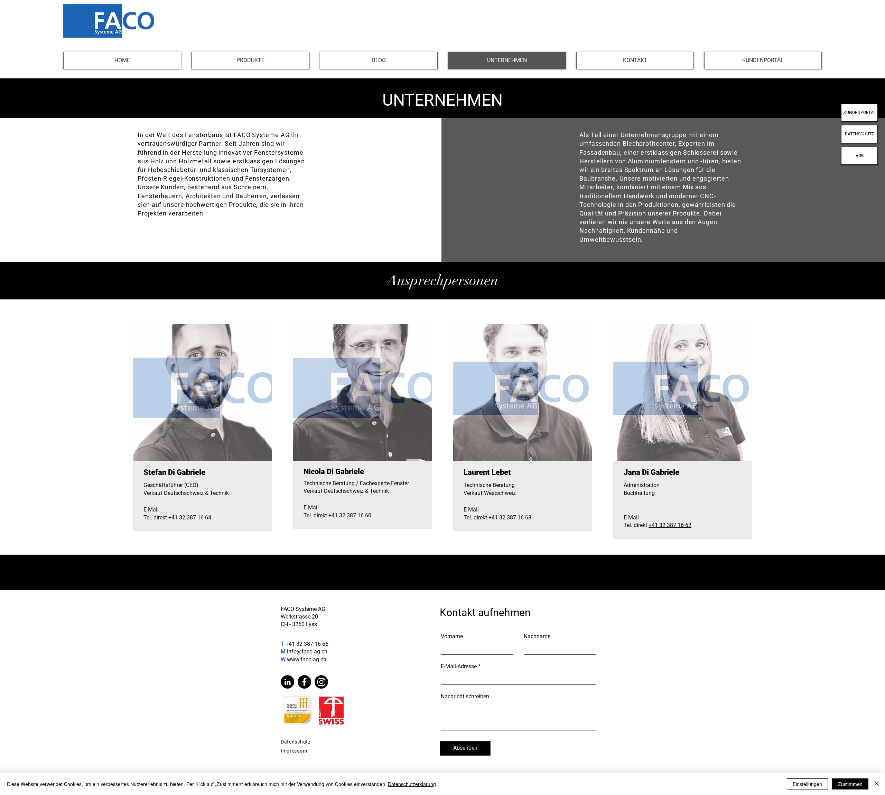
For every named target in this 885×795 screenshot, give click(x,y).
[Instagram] (321, 682)
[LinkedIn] (287, 682)
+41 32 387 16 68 (509, 517)
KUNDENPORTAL (860, 112)
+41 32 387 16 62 (670, 525)
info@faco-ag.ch (307, 651)
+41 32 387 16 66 (307, 644)
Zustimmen (850, 783)
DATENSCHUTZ (859, 134)
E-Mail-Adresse (459, 666)
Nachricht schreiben (465, 696)
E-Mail (151, 509)
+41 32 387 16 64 (189, 517)
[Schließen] (877, 783)
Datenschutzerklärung (412, 783)
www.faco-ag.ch (306, 659)
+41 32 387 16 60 (349, 515)
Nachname (537, 636)
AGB (860, 155)
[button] (250, 60)
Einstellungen (807, 783)
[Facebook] (304, 682)
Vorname (452, 636)
